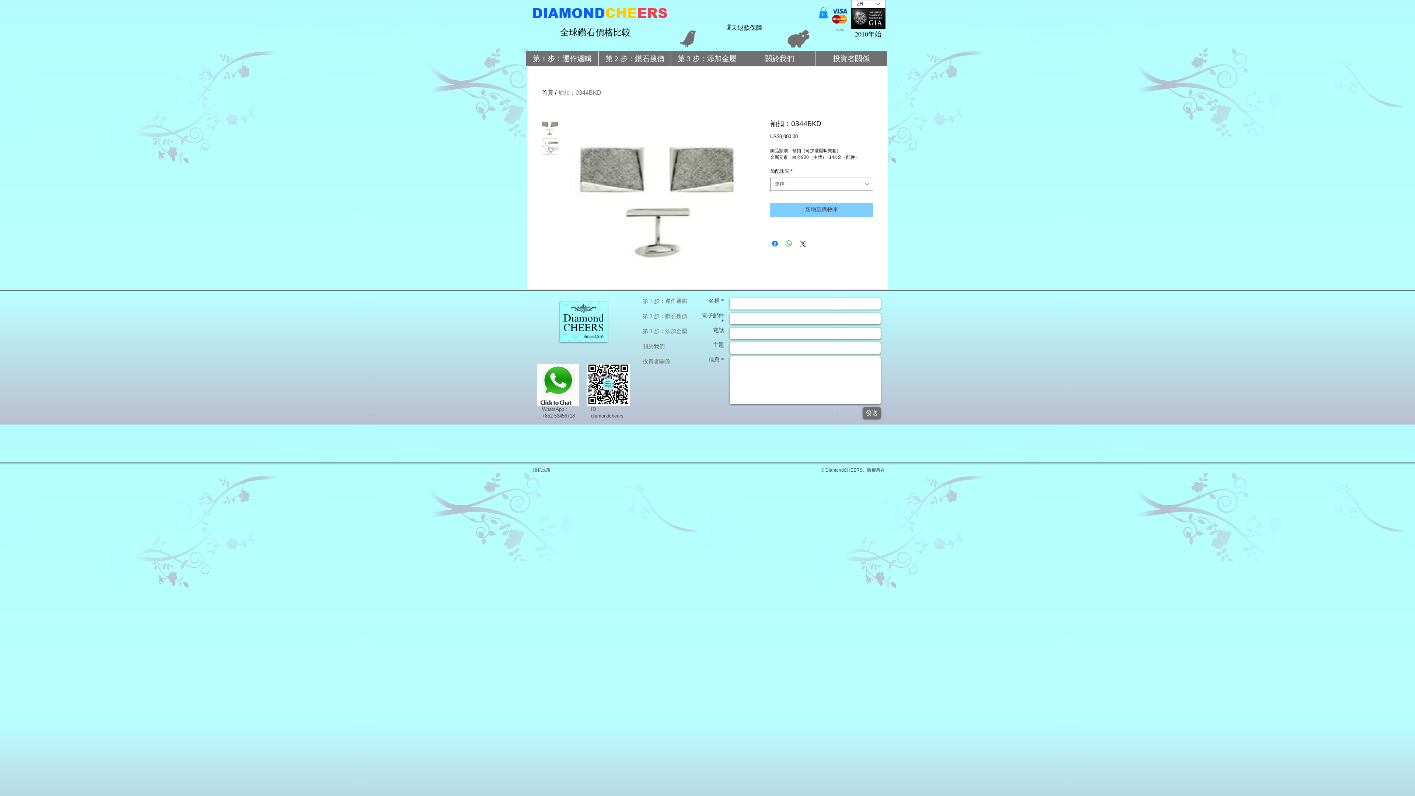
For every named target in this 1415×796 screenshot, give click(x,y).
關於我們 (654, 346)
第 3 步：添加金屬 (665, 331)
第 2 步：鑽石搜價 (665, 316)
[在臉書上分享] (775, 243)
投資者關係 (656, 361)
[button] (823, 12)
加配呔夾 (781, 171)
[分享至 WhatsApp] (789, 243)
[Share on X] (803, 243)
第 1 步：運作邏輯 (665, 301)
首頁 (547, 93)
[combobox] (821, 184)
